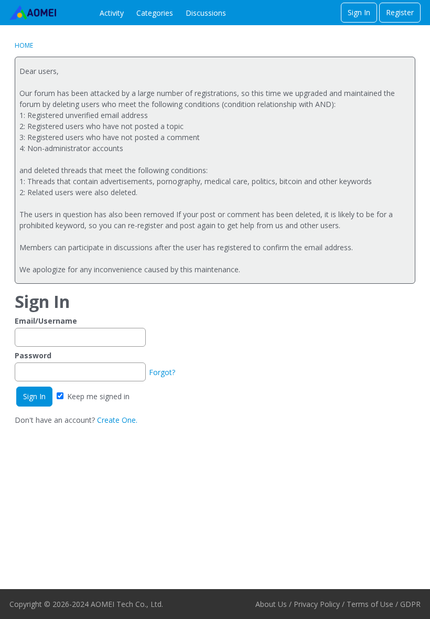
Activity (112, 13)
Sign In (359, 12)
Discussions (206, 13)
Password (33, 355)
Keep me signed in (97, 396)
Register (400, 12)
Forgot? (162, 372)
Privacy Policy (317, 604)
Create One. (117, 420)
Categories (154, 13)
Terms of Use (370, 604)
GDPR (410, 604)
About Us (271, 604)
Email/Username (46, 321)
